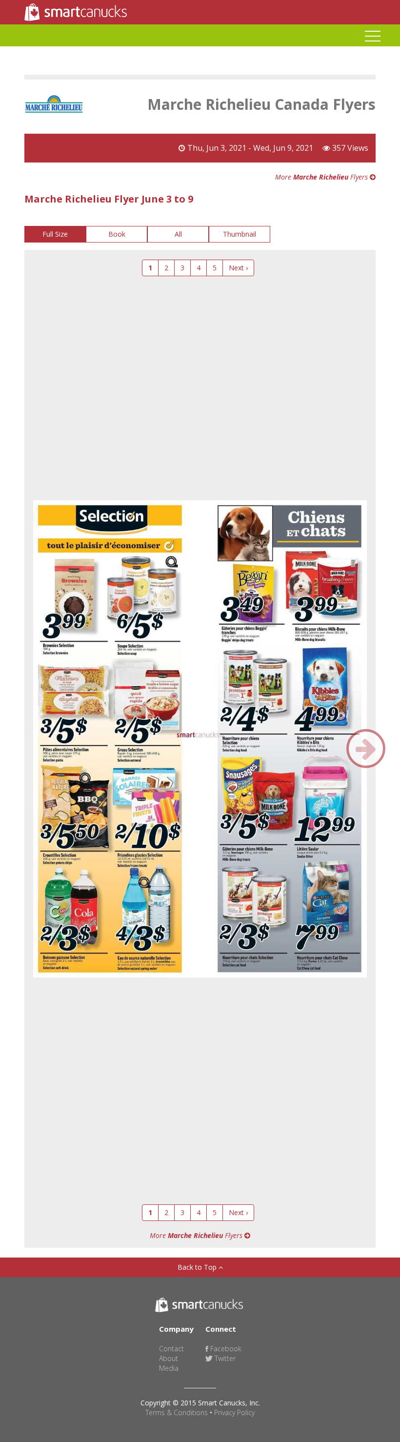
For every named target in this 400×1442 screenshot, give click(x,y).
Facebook (224, 1348)
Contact (171, 1348)
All (178, 234)
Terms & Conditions (176, 1412)
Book (116, 234)
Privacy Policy (234, 1412)
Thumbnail (239, 234)
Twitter (224, 1358)
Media (169, 1368)
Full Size (55, 234)
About (168, 1358)
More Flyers (322, 177)
